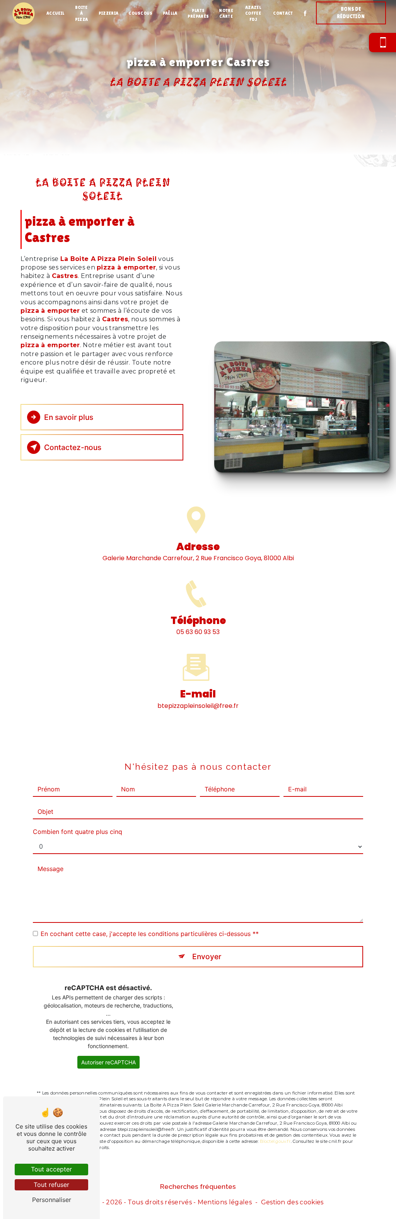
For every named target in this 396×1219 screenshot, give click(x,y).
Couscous (140, 13)
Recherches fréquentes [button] (198, 1186)
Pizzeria (109, 13)
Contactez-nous (72, 447)
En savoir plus (68, 417)
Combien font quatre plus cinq (77, 831)
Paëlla (170, 13)
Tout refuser (51, 1184)
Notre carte (226, 13)
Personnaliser (51, 1200)
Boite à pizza (81, 13)
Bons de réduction (351, 13)
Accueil (55, 13)
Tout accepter (51, 1169)
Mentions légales (225, 1202)
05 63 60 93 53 (198, 631)
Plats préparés (198, 13)
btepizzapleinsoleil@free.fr (198, 705)
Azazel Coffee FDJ (253, 13)
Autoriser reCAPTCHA (108, 1062)
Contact (283, 13)
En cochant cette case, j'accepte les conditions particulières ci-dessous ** (150, 934)
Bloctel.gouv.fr (275, 1141)
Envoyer (206, 956)
